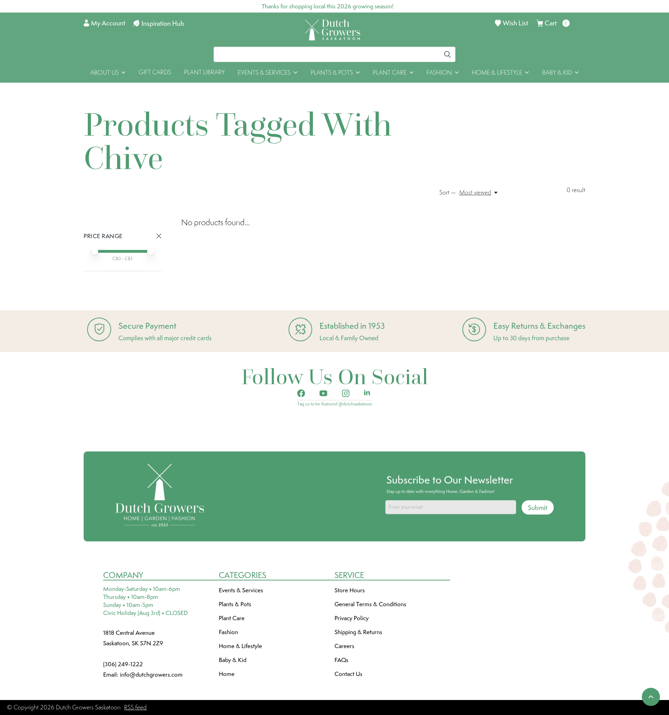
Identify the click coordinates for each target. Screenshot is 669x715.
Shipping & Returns (358, 632)
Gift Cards (155, 72)
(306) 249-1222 (123, 664)
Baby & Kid (232, 660)
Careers (344, 646)
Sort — (447, 192)
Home (226, 674)
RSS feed (135, 707)
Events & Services (241, 590)
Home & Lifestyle (240, 646)
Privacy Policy (351, 618)
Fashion (228, 632)
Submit (537, 507)
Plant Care (232, 618)
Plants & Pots (235, 604)
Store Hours (349, 590)
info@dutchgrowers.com (151, 674)
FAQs (341, 660)
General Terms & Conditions (370, 604)
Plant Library (204, 72)
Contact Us (348, 674)
